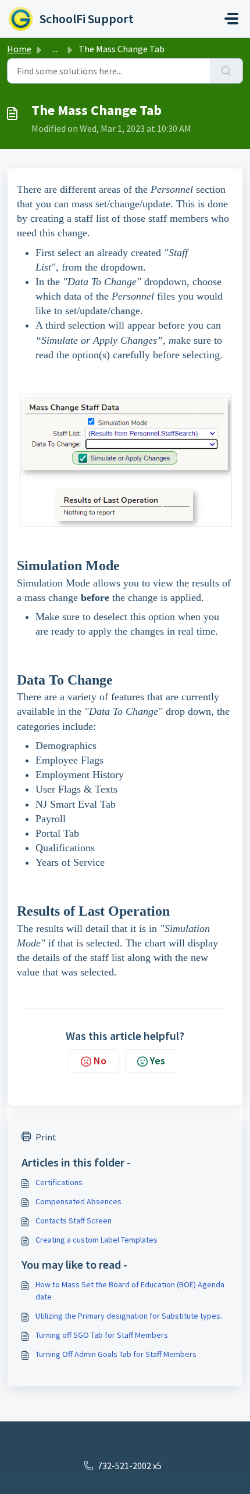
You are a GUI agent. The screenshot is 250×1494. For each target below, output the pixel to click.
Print (45, 1137)
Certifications (59, 1182)
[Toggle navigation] (231, 18)
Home (19, 49)
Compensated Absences (78, 1201)
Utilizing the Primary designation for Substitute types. (128, 1316)
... (55, 49)
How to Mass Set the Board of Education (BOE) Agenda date (129, 1290)
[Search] (226, 71)
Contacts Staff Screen (73, 1220)
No (100, 1060)
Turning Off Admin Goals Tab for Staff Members (116, 1354)
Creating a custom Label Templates (96, 1239)
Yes (157, 1060)
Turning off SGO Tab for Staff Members (101, 1335)
